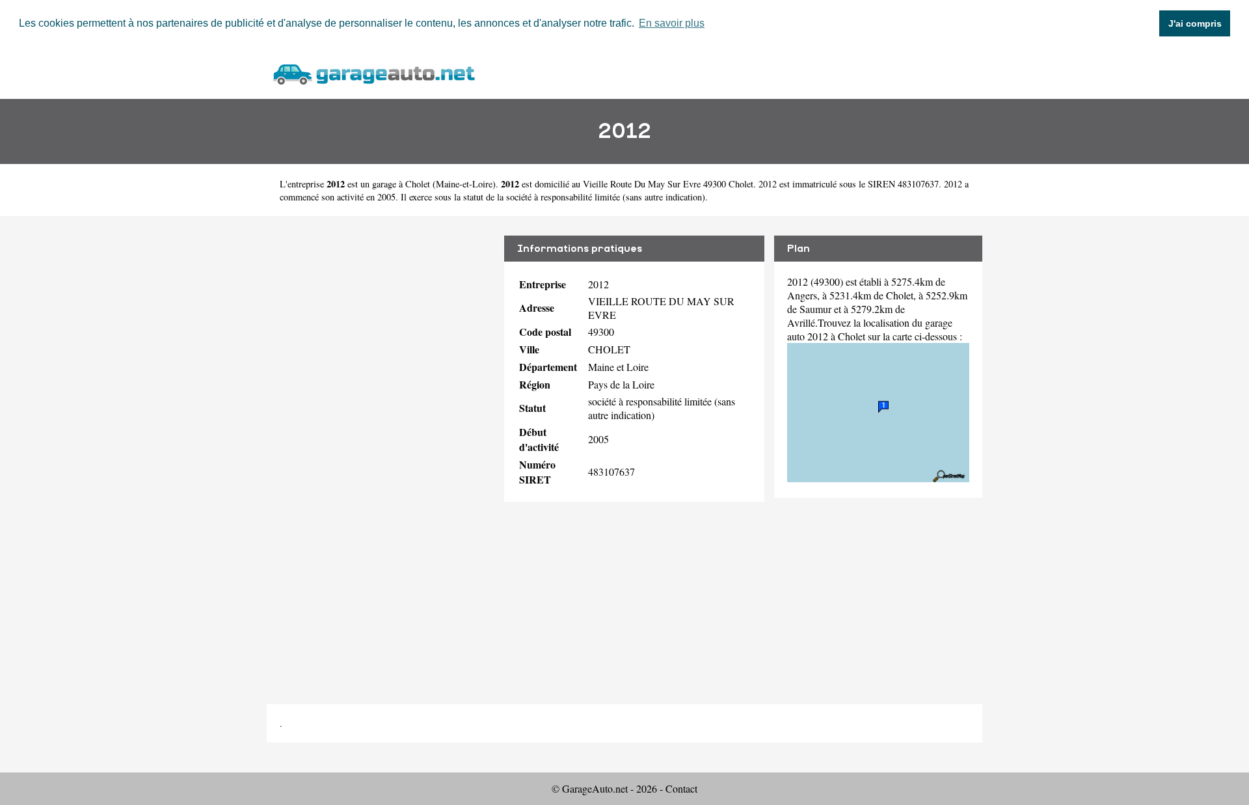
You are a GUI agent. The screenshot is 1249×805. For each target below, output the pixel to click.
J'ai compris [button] (1195, 23)
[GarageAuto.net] (373, 72)
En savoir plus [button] (672, 23)
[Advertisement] (380, 450)
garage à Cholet (401, 184)
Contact (681, 788)
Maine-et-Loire (464, 184)
